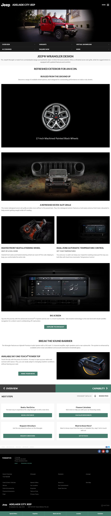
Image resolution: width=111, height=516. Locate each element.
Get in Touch (83, 436)
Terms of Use (34, 491)
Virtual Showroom (84, 44)
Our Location (34, 485)
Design (32, 447)
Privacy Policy (34, 494)
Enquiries (33, 488)
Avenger (88, 474)
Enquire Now (44, 49)
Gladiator (61, 474)
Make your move (28, 373)
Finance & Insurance (8, 491)
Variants (42, 44)
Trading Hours (26, 463)
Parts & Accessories (8, 488)
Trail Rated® (6, 476)
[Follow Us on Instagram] (107, 451)
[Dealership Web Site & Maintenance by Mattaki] (105, 505)
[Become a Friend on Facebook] (99, 451)
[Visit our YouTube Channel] (103, 451)
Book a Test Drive (27, 415)
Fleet (4, 494)
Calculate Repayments (83, 415)
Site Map (88, 482)
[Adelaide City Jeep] (6, 5)
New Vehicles (10, 447)
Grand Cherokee (7, 474)
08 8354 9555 (23, 461)
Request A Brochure (27, 436)
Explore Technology (55, 327)
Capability (98, 388)
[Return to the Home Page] (5, 505)
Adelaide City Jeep (23, 5)
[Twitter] (109, 447)
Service (5, 485)
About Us (61, 482)
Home (3, 447)
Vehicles (18, 447)
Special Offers (34, 482)
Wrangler (25, 447)
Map (16, 463)
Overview (6, 44)
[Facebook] (106, 447)
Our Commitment (63, 485)
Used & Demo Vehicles (9, 482)
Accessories (6, 49)
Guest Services (62, 488)
